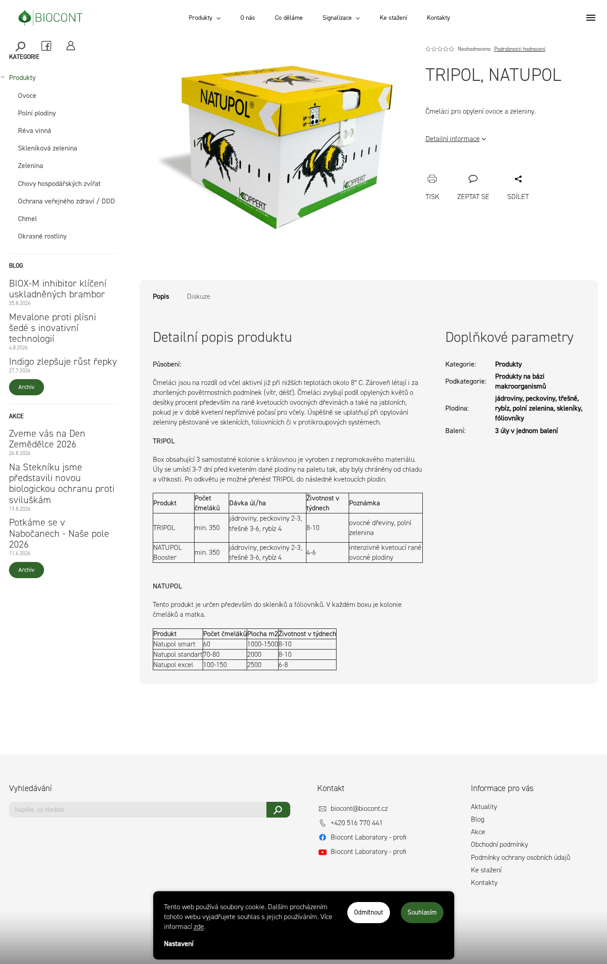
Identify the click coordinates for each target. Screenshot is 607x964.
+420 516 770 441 (357, 822)
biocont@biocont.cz (359, 808)
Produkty (22, 77)
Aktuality (484, 806)
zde (199, 926)
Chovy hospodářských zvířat (59, 183)
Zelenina (30, 165)
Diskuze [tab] (198, 296)
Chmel (27, 218)
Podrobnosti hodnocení (519, 49)
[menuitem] (204, 18)
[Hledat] (21, 45)
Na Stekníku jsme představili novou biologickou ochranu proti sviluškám (62, 483)
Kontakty (484, 882)
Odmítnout (368, 912)
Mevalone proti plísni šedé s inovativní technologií (52, 328)
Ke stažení (486, 870)
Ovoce (27, 95)
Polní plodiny (37, 113)
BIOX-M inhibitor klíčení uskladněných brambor (57, 289)
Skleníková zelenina (47, 148)
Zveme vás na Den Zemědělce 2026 (47, 439)
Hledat (278, 810)
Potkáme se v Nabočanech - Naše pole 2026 (59, 533)
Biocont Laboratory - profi (368, 837)
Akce (478, 831)
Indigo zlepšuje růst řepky (63, 361)
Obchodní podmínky (499, 844)
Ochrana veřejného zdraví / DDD (66, 201)
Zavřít (481, 168)
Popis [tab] (161, 296)
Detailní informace (452, 138)
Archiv (26, 387)
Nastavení (179, 943)
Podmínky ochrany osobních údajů (520, 857)
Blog (477, 819)
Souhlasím (422, 912)
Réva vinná (34, 130)
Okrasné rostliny (42, 236)
